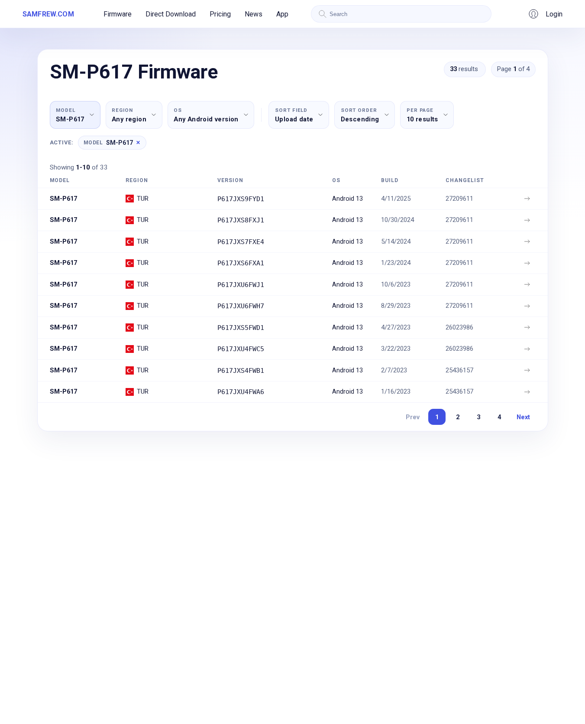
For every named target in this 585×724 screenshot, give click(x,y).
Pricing (220, 14)
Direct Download (170, 14)
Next (523, 417)
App (282, 14)
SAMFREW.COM (48, 14)
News (253, 14)
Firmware (117, 14)
